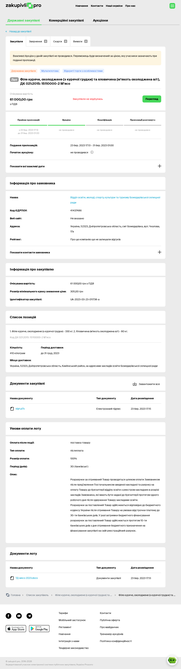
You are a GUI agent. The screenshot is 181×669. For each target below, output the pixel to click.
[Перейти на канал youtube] (19, 615)
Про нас (130, 5)
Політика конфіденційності (116, 641)
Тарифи (63, 613)
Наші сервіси (114, 5)
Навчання (81, 5)
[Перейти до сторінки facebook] (8, 615)
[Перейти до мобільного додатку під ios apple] (16, 628)
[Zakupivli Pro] (23, 6)
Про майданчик (109, 627)
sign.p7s (20, 408)
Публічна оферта (110, 620)
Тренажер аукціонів (111, 634)
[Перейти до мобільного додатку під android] (39, 628)
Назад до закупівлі (20, 31)
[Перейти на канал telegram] (29, 615)
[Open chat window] (172, 660)
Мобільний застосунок (72, 620)
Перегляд (151, 99)
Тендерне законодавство (74, 648)
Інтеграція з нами (69, 641)
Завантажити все (149, 384)
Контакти (97, 5)
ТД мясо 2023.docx (27, 578)
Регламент (65, 627)
